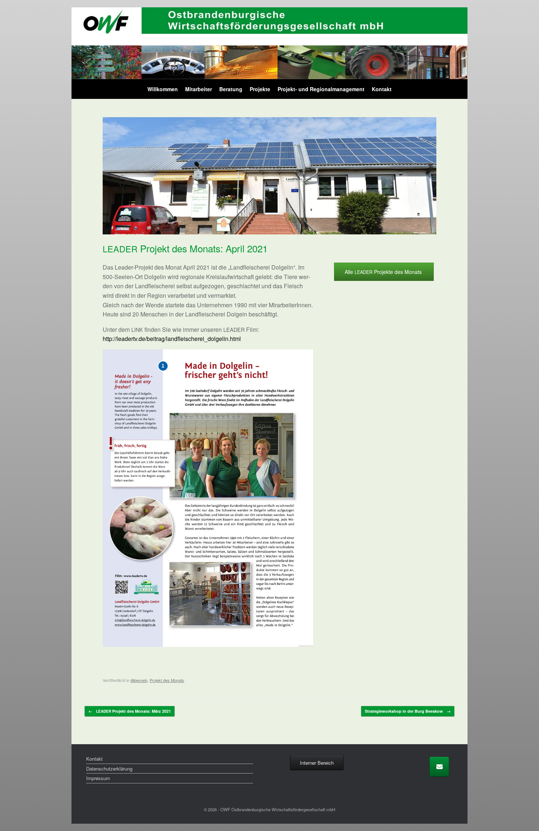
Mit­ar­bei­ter (198, 89)
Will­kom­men (162, 89)
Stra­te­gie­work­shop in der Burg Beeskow (408, 711)
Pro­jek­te (260, 89)
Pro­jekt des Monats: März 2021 (129, 711)
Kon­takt (382, 89)
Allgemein (139, 680)
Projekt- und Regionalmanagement (321, 89)
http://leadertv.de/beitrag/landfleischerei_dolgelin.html (172, 338)
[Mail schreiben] (439, 767)
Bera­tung (230, 89)
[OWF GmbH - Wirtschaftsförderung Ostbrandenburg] (269, 43)
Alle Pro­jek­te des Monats (384, 271)
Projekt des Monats (167, 680)
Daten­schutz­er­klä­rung (109, 768)
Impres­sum (98, 778)
